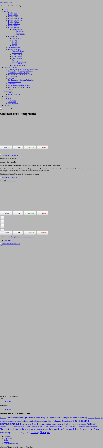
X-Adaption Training (18, 65)
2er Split (14, 40)
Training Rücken (13, 22)
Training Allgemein (14, 27)
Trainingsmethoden (14, 49)
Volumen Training (18, 51)
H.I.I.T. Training (17, 64)
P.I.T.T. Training (17, 58)
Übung (35, 432)
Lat (10, 426)
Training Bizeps (13, 15)
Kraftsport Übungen (10, 67)
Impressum (7, 436)
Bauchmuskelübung (78, 417)
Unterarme (11, 78)
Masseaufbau (12, 100)
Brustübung (52, 424)
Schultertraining (62, 426)
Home (6, 9)
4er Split (14, 44)
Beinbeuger (11, 83)
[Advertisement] (15, 130)
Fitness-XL (7, 401)
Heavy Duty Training (19, 62)
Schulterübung (94, 426)
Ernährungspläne (13, 103)
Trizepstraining (56, 429)
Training (6, 11)
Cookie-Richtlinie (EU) (11, 443)
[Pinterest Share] (2, 230)
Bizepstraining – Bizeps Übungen (18, 73)
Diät (62, 424)
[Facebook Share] (2, 218)
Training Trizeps (13, 16)
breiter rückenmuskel (26, 424)
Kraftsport (91, 424)
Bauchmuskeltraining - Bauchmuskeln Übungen (47, 417)
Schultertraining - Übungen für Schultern (79, 426)
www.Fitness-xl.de (6, 2)
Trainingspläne (12, 36)
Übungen (45, 432)
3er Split (14, 42)
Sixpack (3, 429)
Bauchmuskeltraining (16, 417)
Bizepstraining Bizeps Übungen (48, 421)
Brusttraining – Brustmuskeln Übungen (20, 71)
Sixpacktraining (14, 429)
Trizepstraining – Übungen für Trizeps (20, 74)
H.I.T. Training (17, 53)
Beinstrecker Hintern (14, 82)
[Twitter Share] (2, 222)
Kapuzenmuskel (82, 424)
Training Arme (12, 13)
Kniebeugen (20, 31)
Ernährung (7, 98)
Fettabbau (7, 96)
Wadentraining (27, 432)
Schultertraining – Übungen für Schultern (21, 80)
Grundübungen (17, 29)
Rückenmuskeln (13, 76)
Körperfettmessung (14, 94)
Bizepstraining (29, 421)
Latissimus (15, 426)
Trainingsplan (45, 429)
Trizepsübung (5, 433)
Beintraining (91, 418)
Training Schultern (14, 24)
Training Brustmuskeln (15, 20)
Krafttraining (4, 426)
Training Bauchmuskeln (15, 18)
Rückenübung (53, 426)
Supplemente (12, 102)
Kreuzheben (20, 33)
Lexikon (6, 105)
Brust (34, 424)
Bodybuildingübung (10, 423)
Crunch (59, 424)
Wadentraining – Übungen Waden (19, 87)
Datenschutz (8, 438)
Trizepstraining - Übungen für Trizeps (81, 429)
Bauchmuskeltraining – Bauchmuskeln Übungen (23, 69)
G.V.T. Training (17, 54)
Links (6, 440)
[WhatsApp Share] (2, 226)
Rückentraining (42, 426)
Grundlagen (8, 91)
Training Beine (13, 25)
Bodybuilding (81, 420)
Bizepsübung (67, 421)
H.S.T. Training (17, 56)
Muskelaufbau (29, 426)
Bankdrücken (20, 35)
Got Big (6, 442)
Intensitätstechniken (14, 47)
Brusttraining (42, 424)
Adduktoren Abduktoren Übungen (19, 85)
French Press (75, 424)
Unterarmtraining (28, 237)
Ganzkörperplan (17, 38)
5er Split (14, 45)
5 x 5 (13, 60)
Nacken (10, 89)
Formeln (10, 93)
